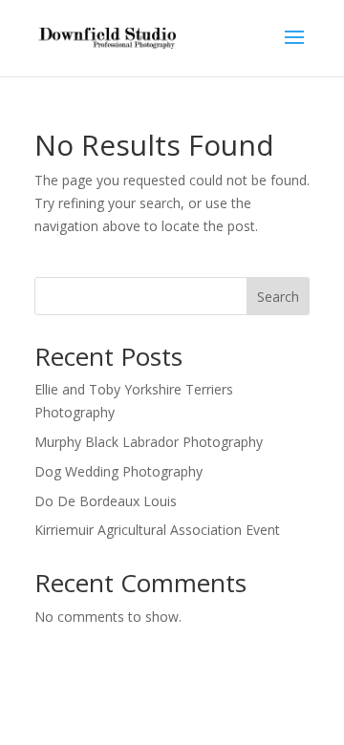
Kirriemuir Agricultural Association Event (157, 530)
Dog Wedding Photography (118, 471)
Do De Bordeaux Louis (105, 501)
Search (278, 296)
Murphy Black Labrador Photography (148, 442)
